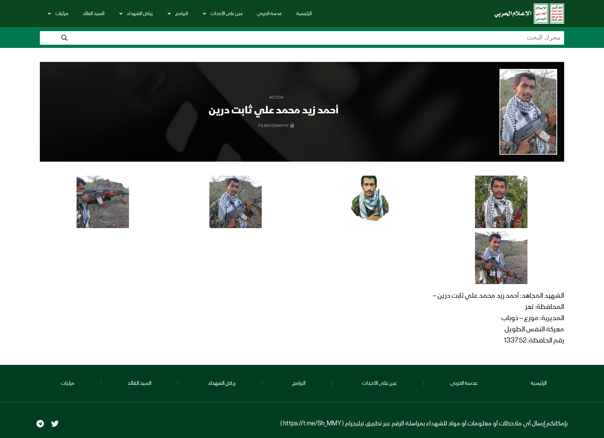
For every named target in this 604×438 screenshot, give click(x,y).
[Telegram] (40, 424)
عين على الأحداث (226, 13)
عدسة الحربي (269, 13)
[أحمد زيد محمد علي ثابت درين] (528, 112)
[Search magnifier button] (64, 38)
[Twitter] (55, 424)
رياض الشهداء (140, 13)
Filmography (273, 126)
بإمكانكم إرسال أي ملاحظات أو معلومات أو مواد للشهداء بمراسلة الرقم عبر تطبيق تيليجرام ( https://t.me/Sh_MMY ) (424, 424)
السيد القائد (93, 13)
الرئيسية (304, 13)
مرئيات (62, 13)
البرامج (181, 13)
